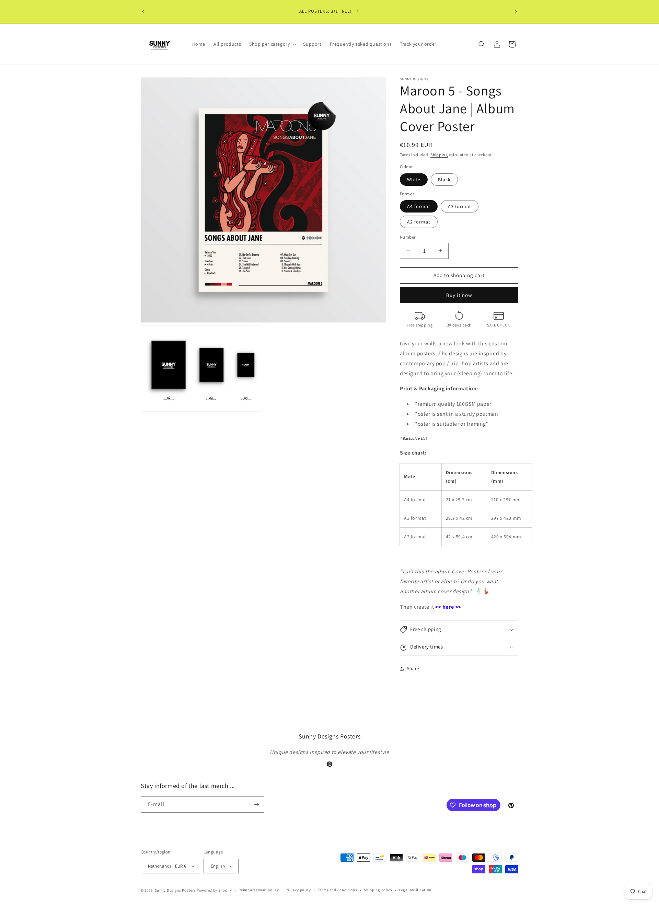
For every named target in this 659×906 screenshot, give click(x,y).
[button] (272, 44)
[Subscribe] (256, 804)
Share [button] (413, 668)
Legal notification (415, 889)
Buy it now (459, 295)
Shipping (439, 154)
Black (444, 179)
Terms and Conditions (337, 889)
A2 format (418, 222)
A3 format (459, 206)
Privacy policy (298, 889)
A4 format (418, 206)
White (413, 179)
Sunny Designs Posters (175, 890)
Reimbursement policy (259, 889)
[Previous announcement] (143, 11)
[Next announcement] (515, 11)
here (448, 606)
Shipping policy (378, 889)
